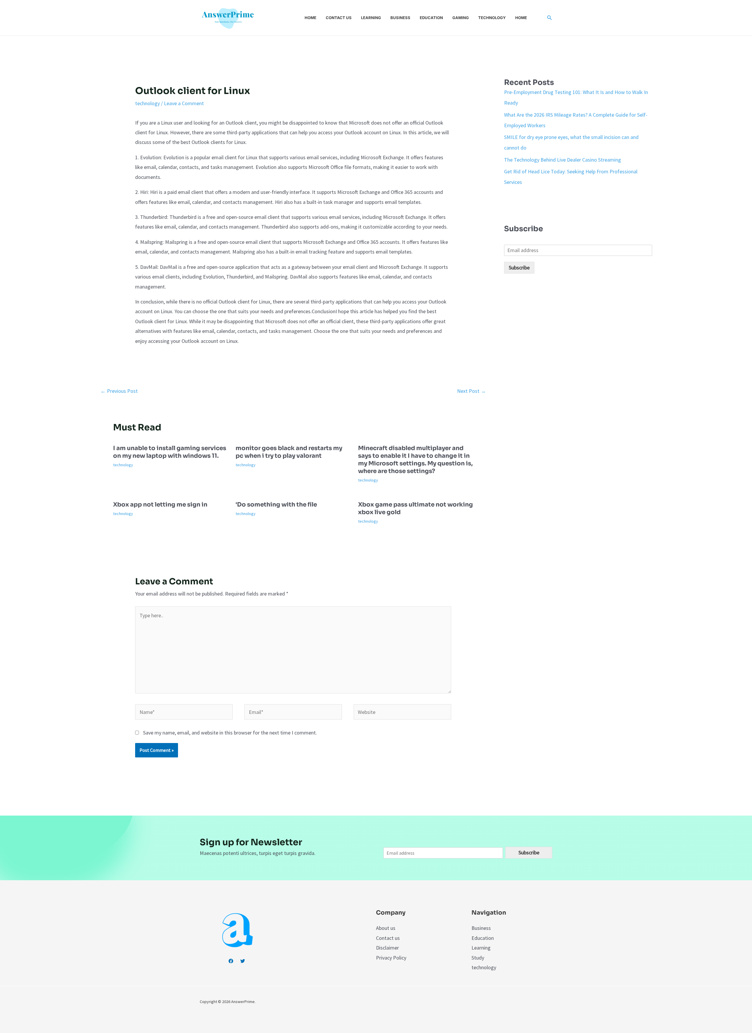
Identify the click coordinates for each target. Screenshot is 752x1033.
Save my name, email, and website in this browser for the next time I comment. (230, 732)
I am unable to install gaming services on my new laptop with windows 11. (169, 452)
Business (400, 17)
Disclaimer (387, 947)
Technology (492, 17)
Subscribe (519, 267)
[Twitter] (242, 961)
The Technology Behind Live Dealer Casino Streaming (562, 159)
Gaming (460, 17)
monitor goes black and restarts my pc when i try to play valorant (289, 452)
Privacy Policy (391, 957)
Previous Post (119, 391)
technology (147, 103)
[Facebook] (231, 961)
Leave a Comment (184, 103)
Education (431, 17)
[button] (549, 18)
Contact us (339, 17)
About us (385, 928)
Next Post (471, 391)
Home (310, 17)
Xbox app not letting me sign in (160, 504)
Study (477, 957)
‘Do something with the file (276, 504)
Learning (371, 17)
